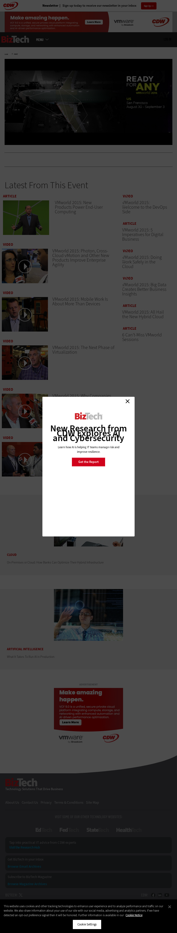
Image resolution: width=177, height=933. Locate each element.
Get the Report (88, 462)
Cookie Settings (87, 924)
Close (127, 401)
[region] (88, 916)
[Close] (170, 907)
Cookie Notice (134, 915)
